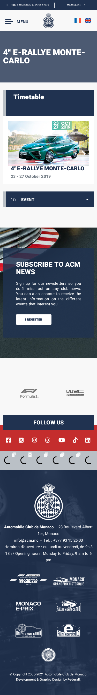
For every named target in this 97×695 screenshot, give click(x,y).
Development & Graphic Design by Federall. (48, 679)
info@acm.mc (26, 540)
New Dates (47, 5)
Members (75, 5)
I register (33, 319)
